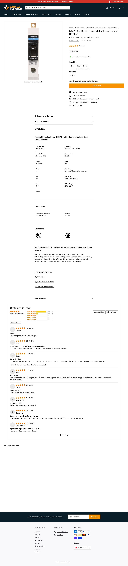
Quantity (72, 72)
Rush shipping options (76, 81)
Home (71, 28)
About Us (77, 14)
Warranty (37, 543)
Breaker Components (31, 14)
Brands (6, 14)
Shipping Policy (39, 546)
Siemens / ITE (74, 41)
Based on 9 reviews (17, 314)
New (72, 66)
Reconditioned (82, 66)
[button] (74, 46)
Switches (58, 14)
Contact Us (87, 14)
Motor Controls (47, 14)
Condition (73, 62)
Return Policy (38, 540)
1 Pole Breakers (80, 28)
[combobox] (47, 7)
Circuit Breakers (17, 14)
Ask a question (41, 298)
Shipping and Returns (44, 116)
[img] (21, 328)
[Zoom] (33, 51)
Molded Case (69, 148)
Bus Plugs (68, 14)
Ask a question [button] (112, 312)
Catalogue (40, 277)
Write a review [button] (99, 312)
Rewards (37, 549)
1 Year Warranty (41, 122)
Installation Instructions (45, 282)
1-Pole (78, 148)
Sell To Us (37, 552)
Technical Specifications (45, 287)
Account (37, 532)
